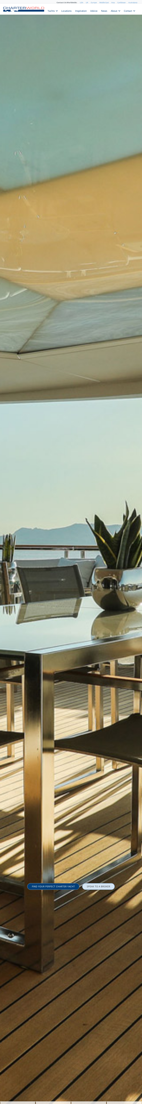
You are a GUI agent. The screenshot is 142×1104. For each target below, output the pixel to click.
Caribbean (121, 2)
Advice (93, 10)
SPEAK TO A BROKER (98, 886)
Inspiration (81, 10)
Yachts (51, 10)
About (114, 10)
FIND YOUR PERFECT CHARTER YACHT (53, 886)
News (104, 10)
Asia (113, 2)
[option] (71, 552)
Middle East (104, 2)
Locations (66, 10)
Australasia (132, 2)
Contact (128, 10)
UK (87, 2)
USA (81, 2)
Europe (94, 2)
